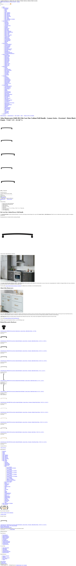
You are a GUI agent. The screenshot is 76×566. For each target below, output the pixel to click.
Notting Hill (6, 105)
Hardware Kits (7, 28)
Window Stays (7, 65)
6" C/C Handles (9, 471)
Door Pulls (6, 50)
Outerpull (6, 106)
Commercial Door (7, 45)
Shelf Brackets (7, 82)
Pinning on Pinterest (5, 555)
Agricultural (6, 21)
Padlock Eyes (7, 37)
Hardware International (8, 94)
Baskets (6, 67)
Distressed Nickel (7, 486)
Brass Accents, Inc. (8, 87)
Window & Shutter (5, 537)
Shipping (3, 556)
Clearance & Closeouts (6, 541)
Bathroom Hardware (5, 536)
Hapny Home (7, 93)
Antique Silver (7, 465)
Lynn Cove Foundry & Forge (9, 102)
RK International (7, 108)
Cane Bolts (6, 24)
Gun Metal (6, 489)
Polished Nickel (7, 497)
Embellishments (7, 51)
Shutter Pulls (7, 61)
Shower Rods (7, 71)
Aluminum (6, 462)
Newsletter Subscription (6, 551)
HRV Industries (7, 96)
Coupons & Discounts (6, 542)
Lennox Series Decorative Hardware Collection (13, 285)
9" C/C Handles (9, 477)
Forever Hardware (8, 91)
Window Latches (7, 63)
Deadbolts (6, 27)
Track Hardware (5, 504)
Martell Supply (7, 103)
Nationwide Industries (8, 104)
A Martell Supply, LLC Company (21, 565)
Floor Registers (7, 78)
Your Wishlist (4, 549)
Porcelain (6, 498)
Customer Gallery (3, 514)
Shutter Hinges (7, 58)
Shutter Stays (7, 62)
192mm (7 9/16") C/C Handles (12, 474)
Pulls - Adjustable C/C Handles (10, 19)
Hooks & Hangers (7, 69)
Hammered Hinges (8, 92)
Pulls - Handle (7, 18)
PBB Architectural (8, 107)
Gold (5, 488)
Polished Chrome (7, 496)
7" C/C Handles (9, 473)
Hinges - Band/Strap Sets (9, 32)
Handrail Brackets (7, 79)
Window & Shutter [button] (5, 54)
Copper (6, 485)
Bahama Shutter (7, 55)
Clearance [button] (4, 113)
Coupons (18, 1)
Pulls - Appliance (7, 12)
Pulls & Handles (7, 38)
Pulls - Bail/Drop (7, 13)
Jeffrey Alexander (7, 98)
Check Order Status (5, 547)
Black (5, 466)
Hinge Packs (7, 29)
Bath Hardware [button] (4, 66)
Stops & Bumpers (7, 40)
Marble (6, 492)
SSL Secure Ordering (5, 557)
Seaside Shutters (7, 109)
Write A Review (9, 199)
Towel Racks (7, 74)
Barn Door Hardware (8, 44)
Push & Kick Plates (8, 49)
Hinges (6, 9)
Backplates (6, 8)
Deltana (6, 89)
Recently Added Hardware (4, 526)
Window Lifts (7, 64)
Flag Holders (7, 77)
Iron (5, 490)
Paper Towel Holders (8, 70)
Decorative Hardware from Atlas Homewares (11, 318)
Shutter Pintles (7, 60)
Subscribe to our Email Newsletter (6, 527)
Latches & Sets (7, 36)
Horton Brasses (7, 95)
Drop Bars (6, 26)
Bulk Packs (6, 22)
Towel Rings (7, 73)
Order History (4, 548)
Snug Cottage (7, 111)
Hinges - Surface (7, 35)
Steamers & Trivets (8, 83)
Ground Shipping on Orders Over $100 (8, 1)
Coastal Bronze (7, 88)
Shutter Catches (7, 56)
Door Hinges (7, 47)
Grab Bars (6, 68)
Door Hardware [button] (5, 43)
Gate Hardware (4, 538)
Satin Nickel (7, 499)
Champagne (6, 484)
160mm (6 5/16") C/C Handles (12, 472)
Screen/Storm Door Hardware (9, 53)
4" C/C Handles (9, 468)
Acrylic (6, 461)
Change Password (5, 550)
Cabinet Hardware (5, 535)
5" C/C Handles (9, 469)
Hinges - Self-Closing (8, 34)
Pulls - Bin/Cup (7, 14)
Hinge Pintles (7, 30)
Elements (6, 90)
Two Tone (6, 501)
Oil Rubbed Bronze (8, 493)
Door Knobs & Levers (8, 48)
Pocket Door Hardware (8, 52)
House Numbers (7, 81)
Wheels (6, 42)
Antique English (7, 464)
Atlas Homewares (7, 86)
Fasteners (6, 76)
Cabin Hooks (7, 23)
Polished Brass (7, 495)
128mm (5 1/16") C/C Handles (12, 470)
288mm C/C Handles (10, 479)
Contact (3, 559)
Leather (6, 491)
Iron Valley (6, 97)
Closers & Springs (7, 25)
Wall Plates (6, 84)
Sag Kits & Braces (8, 39)
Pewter (6, 494)
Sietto (5, 110)
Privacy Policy (4, 558)
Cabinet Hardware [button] (5, 7)
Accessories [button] (4, 75)
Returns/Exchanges (5, 552)
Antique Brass (7, 463)
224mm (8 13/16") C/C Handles (12, 476)
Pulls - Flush (7, 17)
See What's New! (5, 543)
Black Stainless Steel (8, 481)
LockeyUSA (7, 101)
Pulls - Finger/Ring (8, 16)
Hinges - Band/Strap (8, 31)
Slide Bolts (6, 41)
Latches (6, 11)
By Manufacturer (5, 540)
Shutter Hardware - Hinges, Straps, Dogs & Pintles (8, 525)
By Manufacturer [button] (5, 85)
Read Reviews (2, 199)
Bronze (6, 482)
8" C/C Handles (9, 475)
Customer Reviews (5, 544)
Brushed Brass (7, 483)
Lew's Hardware (7, 100)
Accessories (4, 539)
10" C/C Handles (9, 478)
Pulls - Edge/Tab (7, 15)
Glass (5, 487)
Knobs (6, 10)
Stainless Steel (7, 500)
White (6, 502)
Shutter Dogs (7, 57)
